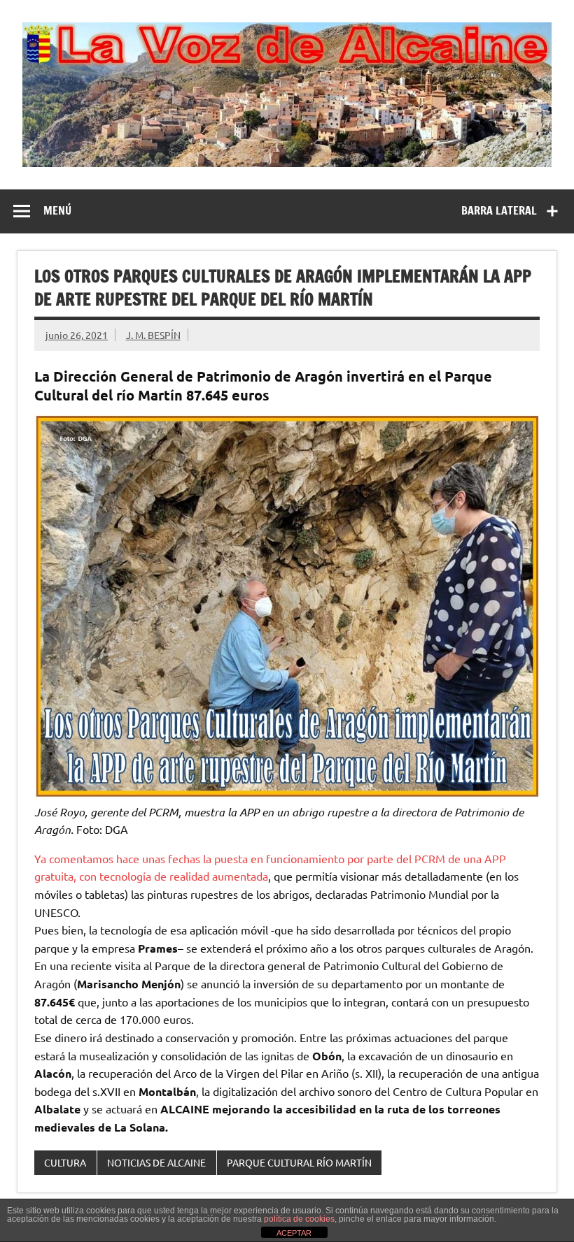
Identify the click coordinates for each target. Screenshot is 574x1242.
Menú (57, 210)
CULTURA (65, 1162)
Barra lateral (499, 210)
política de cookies (299, 1219)
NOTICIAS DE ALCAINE (156, 1162)
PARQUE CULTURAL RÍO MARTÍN (299, 1162)
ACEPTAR (294, 1233)
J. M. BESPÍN (153, 334)
